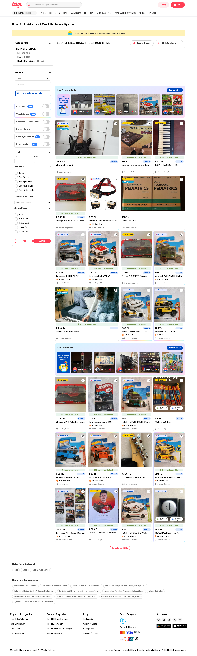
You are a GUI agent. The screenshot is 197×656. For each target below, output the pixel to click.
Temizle (24, 241)
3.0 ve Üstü (24, 219)
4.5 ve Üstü (24, 232)
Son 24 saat (24, 177)
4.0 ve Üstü (24, 227)
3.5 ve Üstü (24, 223)
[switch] (45, 106)
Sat (180, 4)
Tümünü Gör (175, 90)
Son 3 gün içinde (26, 182)
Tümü (21, 173)
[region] (120, 105)
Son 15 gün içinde (26, 190)
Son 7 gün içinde (26, 186)
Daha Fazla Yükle (120, 548)
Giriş (163, 4)
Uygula (42, 241)
